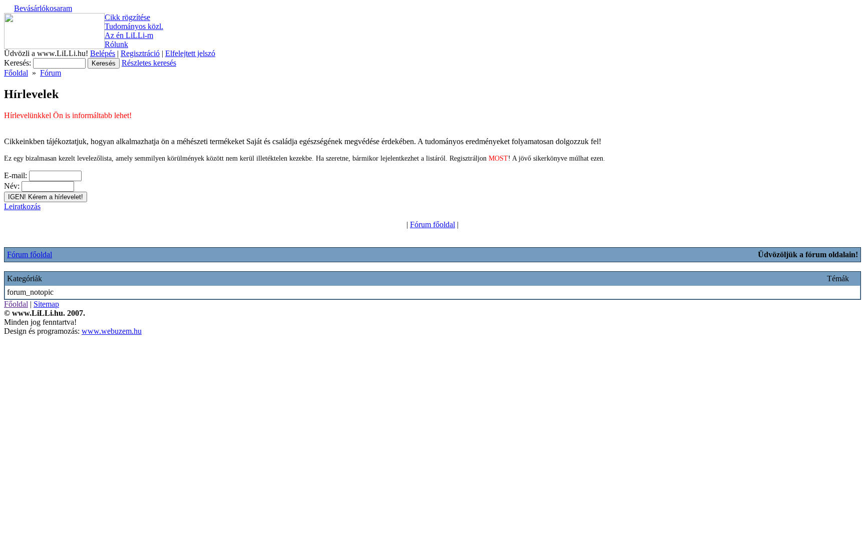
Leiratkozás (22, 206)
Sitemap (46, 304)
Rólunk (116, 44)
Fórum (50, 73)
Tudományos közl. (134, 26)
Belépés (102, 53)
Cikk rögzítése (127, 17)
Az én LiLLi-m (129, 35)
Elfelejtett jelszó (190, 53)
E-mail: (15, 175)
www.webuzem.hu (112, 331)
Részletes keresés (149, 63)
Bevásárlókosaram (43, 8)
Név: (12, 186)
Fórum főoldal (432, 224)
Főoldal (16, 73)
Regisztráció (140, 53)
